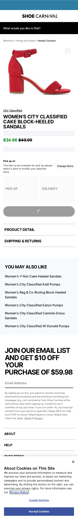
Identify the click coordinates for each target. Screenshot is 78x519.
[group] (20, 189)
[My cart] (72, 16)
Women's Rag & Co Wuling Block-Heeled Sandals (35, 294)
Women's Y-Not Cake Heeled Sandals (33, 276)
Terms (27, 418)
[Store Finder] (15, 16)
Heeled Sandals (47, 40)
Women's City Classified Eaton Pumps (34, 305)
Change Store (65, 166)
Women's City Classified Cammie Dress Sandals (35, 315)
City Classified (12, 110)
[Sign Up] (69, 383)
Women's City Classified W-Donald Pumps (37, 326)
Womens (8, 40)
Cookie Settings (39, 500)
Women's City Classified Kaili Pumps (32, 284)
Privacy (38, 418)
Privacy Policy (19, 492)
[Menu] (6, 16)
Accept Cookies (39, 511)
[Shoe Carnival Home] (39, 16)
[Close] (73, 461)
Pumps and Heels (25, 40)
